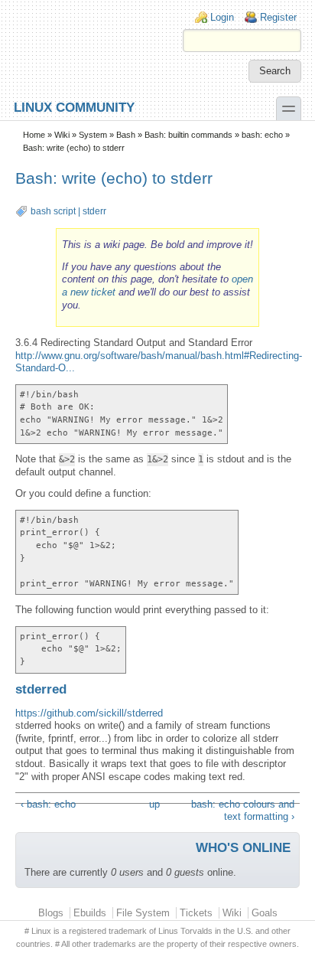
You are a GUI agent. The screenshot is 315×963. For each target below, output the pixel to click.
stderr (94, 211)
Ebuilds (89, 913)
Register (278, 17)
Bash (125, 134)
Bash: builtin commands (188, 134)
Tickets (196, 913)
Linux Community (74, 107)
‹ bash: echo (48, 804)
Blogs (50, 913)
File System (143, 913)
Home (34, 134)
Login (222, 17)
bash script (53, 211)
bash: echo (262, 134)
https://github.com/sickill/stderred (89, 713)
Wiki (62, 134)
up (154, 804)
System (93, 134)
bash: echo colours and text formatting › (242, 810)
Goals (265, 913)
